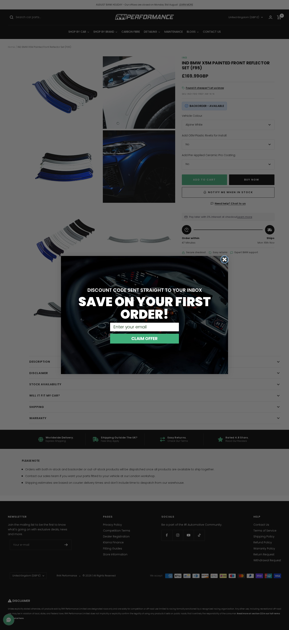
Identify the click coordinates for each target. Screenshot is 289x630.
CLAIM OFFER (144, 338)
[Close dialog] (224, 259)
